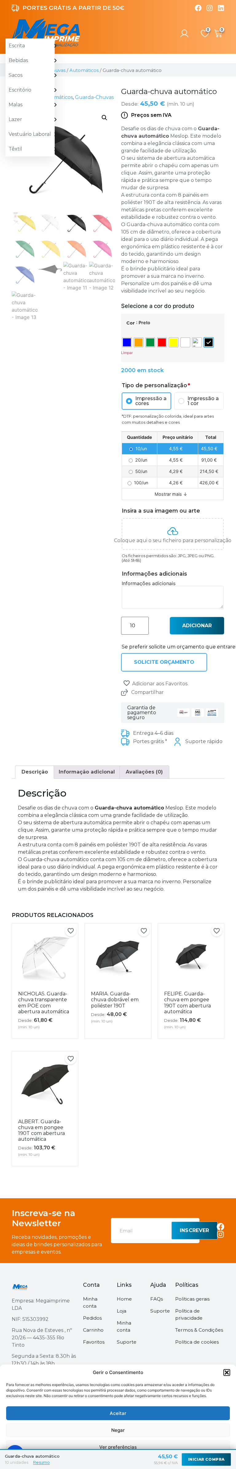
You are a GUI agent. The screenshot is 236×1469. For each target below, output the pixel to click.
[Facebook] (198, 8)
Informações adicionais (148, 583)
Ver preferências (118, 1447)
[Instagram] (209, 8)
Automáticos (84, 70)
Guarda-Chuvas (94, 97)
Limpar (127, 352)
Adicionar (197, 625)
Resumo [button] (41, 1462)
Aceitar (118, 1413)
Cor (130, 323)
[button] (227, 1372)
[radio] (127, 342)
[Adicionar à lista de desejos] (126, 683)
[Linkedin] (221, 8)
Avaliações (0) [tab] (144, 772)
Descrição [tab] (35, 772)
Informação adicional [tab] (87, 772)
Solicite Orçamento (164, 662)
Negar (118, 1430)
